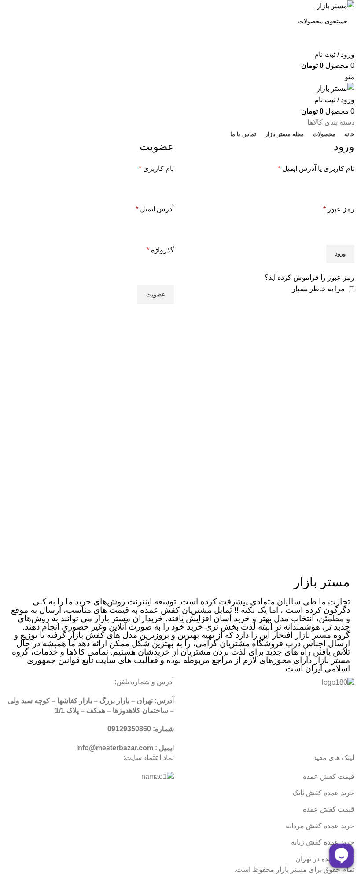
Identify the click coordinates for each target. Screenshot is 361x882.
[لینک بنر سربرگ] (180, 441)
